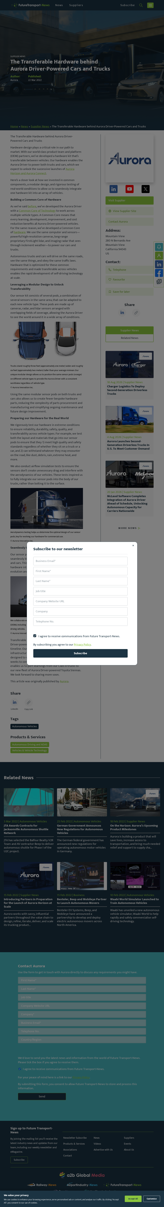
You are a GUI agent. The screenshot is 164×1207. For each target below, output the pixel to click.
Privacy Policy (82, 644)
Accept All (133, 1199)
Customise (152, 1199)
